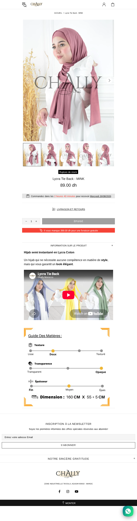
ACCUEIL (58, 13)
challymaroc (37, 4)
